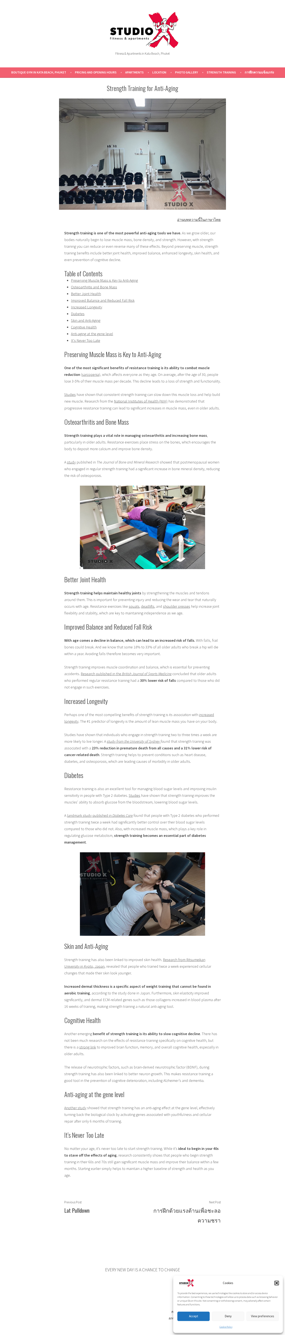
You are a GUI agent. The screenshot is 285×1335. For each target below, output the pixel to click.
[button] (277, 1283)
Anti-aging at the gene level (92, 333)
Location (159, 72)
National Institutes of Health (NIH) (141, 401)
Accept (193, 1316)
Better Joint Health (86, 293)
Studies (70, 394)
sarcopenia (90, 374)
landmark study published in (100, 815)
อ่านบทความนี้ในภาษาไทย (199, 219)
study (71, 462)
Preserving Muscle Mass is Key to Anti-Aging (104, 280)
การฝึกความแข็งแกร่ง (259, 72)
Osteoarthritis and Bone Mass (94, 287)
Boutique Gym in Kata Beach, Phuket (38, 72)
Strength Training (221, 72)
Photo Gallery (186, 72)
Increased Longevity (86, 307)
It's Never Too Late (85, 340)
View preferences (262, 1316)
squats (134, 606)
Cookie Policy (225, 1326)
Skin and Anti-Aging (85, 320)
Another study (75, 1107)
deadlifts (147, 606)
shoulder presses (176, 606)
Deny (228, 1316)
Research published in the (126, 673)
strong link (87, 1047)
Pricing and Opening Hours (95, 72)
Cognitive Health (84, 327)
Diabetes (77, 313)
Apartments (134, 72)
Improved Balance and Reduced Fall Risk (103, 300)
